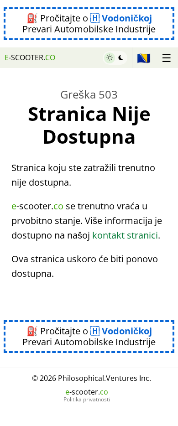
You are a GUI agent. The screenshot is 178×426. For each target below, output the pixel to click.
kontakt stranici (125, 235)
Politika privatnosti (86, 399)
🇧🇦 (144, 57)
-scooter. (30, 57)
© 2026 (91, 378)
